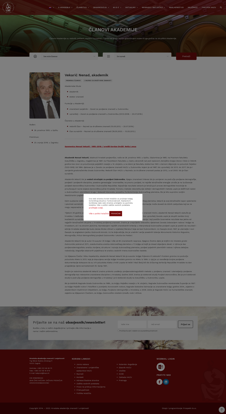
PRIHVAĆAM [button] (115, 213)
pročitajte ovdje (96, 208)
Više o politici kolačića (99, 213)
